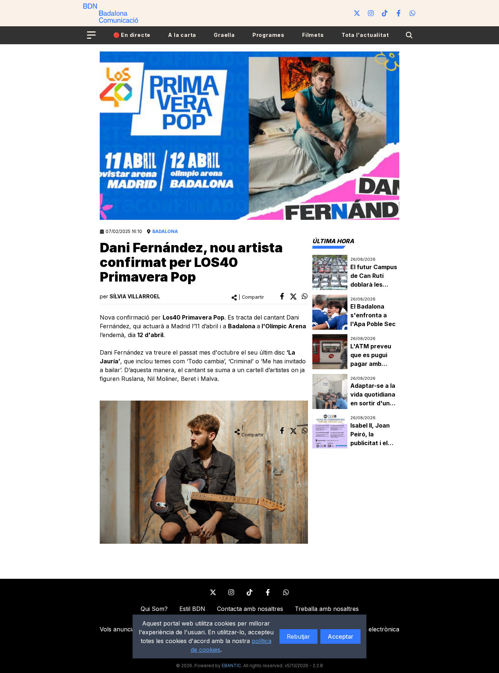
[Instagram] (370, 13)
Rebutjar (298, 636)
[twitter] (293, 296)
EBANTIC (231, 665)
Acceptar (340, 636)
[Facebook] (398, 13)
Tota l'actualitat (365, 35)
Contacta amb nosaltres (250, 608)
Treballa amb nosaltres (327, 608)
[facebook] (282, 296)
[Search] (409, 35)
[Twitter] (357, 13)
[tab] (333, 241)
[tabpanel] (355, 352)
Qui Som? (154, 608)
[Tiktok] (384, 13)
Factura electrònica (372, 629)
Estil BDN (192, 608)
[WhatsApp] (412, 13)
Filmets (313, 35)
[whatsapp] (304, 296)
